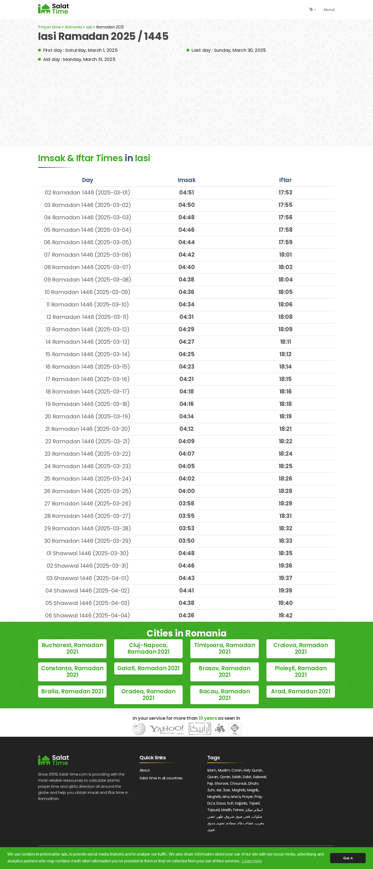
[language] (310, 9)
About (329, 9)
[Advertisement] (186, 100)
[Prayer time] (53, 8)
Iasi (89, 27)
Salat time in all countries (161, 778)
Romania (73, 27)
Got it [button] (347, 858)
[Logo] (53, 760)
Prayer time (49, 27)
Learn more (252, 861)
